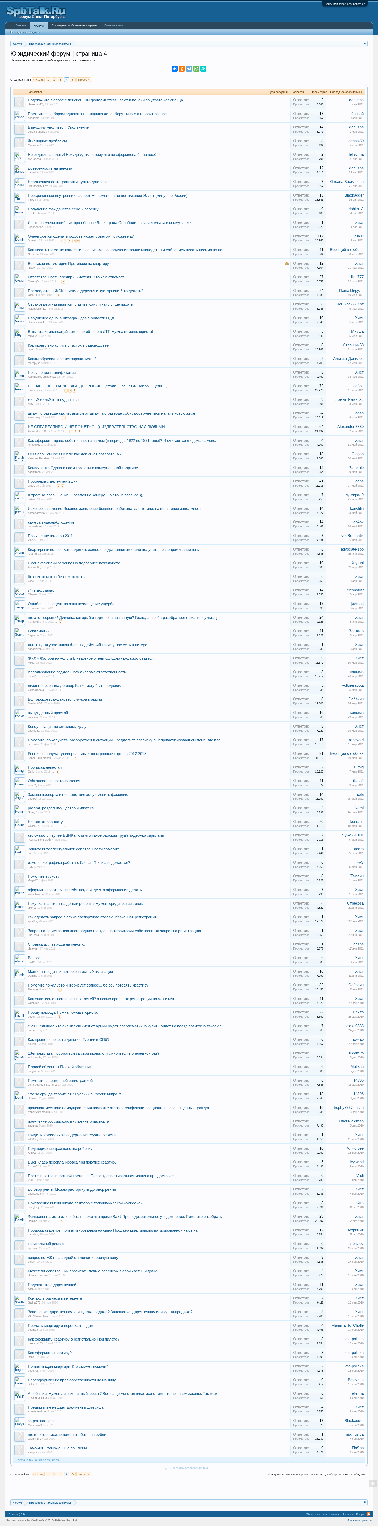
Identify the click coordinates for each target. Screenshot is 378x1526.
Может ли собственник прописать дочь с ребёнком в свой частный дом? (92, 1271)
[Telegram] (189, 69)
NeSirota (33, 254)
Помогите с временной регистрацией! (61, 1080)
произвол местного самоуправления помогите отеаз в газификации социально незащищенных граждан (119, 1108)
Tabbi (359, 794)
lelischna (356, 154)
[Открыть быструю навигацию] (364, 43)
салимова (34, 471)
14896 (358, 1080)
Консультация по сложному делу (57, 726)
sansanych (35, 648)
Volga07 (33, 880)
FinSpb (32, 1452)
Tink (30, 199)
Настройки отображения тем (189, 1467)
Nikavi (31, 267)
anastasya (34, 1193)
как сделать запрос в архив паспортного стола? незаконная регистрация (92, 917)
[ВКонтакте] (175, 69)
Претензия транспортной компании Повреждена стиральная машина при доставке (101, 1176)
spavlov (33, 1248)
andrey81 (34, 730)
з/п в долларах (41, 590)
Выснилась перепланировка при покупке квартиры (73, 1162)
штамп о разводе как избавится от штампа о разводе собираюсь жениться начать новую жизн (111, 413)
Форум (39, 25)
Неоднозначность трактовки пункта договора (67, 182)
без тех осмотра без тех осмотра (57, 577)
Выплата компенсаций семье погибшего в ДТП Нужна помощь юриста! (90, 332)
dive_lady (34, 1207)
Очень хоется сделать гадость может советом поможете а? (81, 236)
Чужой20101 (353, 835)
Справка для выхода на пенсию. (56, 944)
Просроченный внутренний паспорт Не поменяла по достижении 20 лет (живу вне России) (107, 195)
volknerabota (36, 689)
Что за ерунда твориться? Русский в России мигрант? (75, 1094)
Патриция (355, 1230)
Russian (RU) (16, 1514)
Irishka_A (34, 213)
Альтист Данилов (348, 359)
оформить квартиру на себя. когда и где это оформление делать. (85, 890)
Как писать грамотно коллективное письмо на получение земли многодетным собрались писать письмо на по (125, 250)
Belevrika (33, 1384)
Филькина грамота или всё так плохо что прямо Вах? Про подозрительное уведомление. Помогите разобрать (125, 1217)
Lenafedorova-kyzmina (42, 1084)
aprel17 (32, 921)
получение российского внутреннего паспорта (68, 1121)
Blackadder (354, 195)
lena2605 (33, 444)
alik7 (30, 403)
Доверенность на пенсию (50, 168)
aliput (31, 485)
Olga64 (32, 294)
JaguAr (32, 798)
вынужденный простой (48, 713)
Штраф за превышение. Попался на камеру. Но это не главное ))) (85, 495)
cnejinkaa (34, 1071)
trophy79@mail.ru (39, 1111)
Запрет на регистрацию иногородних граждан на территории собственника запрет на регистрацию (114, 931)
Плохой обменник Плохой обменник (60, 1067)
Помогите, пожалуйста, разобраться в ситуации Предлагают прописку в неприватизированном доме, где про (124, 740)
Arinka (32, 1152)
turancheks (35, 390)
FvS (30, 866)
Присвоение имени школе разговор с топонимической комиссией (85, 1203)
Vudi (30, 1179)
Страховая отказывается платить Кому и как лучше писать (80, 304)
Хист (359, 222)
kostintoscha (36, 894)
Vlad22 (32, 540)
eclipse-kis (34, 1057)
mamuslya (355, 1434)
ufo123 (32, 962)
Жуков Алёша (37, 1411)
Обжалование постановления (54, 781)
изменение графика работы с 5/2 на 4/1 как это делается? (79, 863)
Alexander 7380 (37, 431)
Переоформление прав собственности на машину (72, 1380)
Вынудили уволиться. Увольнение (58, 127)
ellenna (358, 1393)
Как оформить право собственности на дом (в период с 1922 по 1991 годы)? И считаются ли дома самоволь (124, 441)
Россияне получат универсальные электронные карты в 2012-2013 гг (89, 754)
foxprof (32, 1166)
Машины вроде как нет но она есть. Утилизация (70, 972)
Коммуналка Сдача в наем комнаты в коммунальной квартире (83, 468)
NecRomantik (352, 536)
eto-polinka (354, 1339)
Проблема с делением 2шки (52, 481)
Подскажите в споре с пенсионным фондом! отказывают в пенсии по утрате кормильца (105, 100)
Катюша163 (35, 1343)
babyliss (33, 1234)
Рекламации (38, 631)
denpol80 (356, 141)
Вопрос (34, 958)
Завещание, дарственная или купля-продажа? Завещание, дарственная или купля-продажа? (110, 1312)
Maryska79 (35, 1425)
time (30, 349)
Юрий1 (32, 676)
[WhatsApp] (196, 69)
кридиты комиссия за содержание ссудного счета (72, 1135)
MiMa (31, 662)
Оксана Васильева (347, 182)
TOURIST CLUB (38, 1397)
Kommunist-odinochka (42, 376)
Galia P (357, 236)
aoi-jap (32, 1043)
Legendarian (35, 226)
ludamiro (356, 1053)
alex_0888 (355, 1026)
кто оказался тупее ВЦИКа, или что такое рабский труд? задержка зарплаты (96, 835)
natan (31, 1030)
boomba (33, 1329)
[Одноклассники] (182, 69)
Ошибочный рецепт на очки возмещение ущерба (71, 604)
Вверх (360, 1514)
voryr (31, 580)
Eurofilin (357, 508)
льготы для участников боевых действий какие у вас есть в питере (87, 645)
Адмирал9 (355, 495)
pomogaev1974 (37, 512)
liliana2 (32, 785)
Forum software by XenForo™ (42, 1520)
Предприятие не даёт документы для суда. (66, 1407)
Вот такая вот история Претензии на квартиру (68, 264)
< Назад (38, 79)
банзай (357, 113)
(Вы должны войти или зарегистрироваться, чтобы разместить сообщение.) (318, 1474)
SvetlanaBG (35, 703)
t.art (30, 853)
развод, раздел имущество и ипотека (61, 808)
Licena (358, 481)
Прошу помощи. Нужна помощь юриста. (63, 1012)
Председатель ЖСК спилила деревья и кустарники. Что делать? (85, 291)
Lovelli (31, 1016)
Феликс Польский (39, 839)
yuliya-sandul (36, 131)
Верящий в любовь (347, 250)
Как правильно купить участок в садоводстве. (69, 345)
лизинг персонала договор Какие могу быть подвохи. (74, 686)
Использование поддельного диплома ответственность (77, 672)
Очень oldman (351, 1121)
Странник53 (353, 345)
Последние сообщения (25, 32)
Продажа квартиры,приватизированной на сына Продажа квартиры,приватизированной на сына (112, 1230)
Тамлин (357, 876)
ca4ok (358, 386)
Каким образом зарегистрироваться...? (62, 359)
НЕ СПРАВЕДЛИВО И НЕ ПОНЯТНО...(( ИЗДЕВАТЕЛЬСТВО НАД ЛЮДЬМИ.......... (101, 427)
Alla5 (31, 1288)
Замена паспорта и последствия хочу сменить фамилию (78, 795)
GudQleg (33, 1002)
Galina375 (34, 825)
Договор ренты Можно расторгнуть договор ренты (72, 1189)
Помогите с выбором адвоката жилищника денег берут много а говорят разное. (98, 114)
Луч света (34, 158)
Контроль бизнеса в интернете (55, 1298)
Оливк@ (33, 281)
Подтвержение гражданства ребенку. (60, 1149)
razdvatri (33, 744)
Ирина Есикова (38, 1275)
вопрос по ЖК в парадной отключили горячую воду (73, 1257)
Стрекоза (355, 903)
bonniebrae (35, 526)
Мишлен (33, 145)
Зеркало (33, 635)
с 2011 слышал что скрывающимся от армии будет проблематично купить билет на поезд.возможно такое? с (125, 1026)
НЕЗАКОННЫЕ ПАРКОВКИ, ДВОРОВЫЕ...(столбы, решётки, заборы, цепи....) (97, 386)
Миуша (32, 335)
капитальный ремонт (46, 1244)
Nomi (31, 812)
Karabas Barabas (39, 458)
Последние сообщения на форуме (74, 25)
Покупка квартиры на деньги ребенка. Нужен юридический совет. (85, 903)
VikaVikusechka (38, 1316)
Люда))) (33, 989)
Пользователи (113, 25)
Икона (32, 907)
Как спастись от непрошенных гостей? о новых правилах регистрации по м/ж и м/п (101, 999)
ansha (358, 944)
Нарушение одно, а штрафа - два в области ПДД (71, 318)
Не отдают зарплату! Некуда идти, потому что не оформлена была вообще (94, 155)
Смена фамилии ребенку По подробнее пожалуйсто (74, 563)
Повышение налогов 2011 (50, 536)
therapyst (34, 363)
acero (359, 849)
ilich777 (357, 277)
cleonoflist (355, 590)
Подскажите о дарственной (52, 1285)
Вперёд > (83, 79)
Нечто (358, 1012)
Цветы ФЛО (35, 104)
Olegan (358, 413)
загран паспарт (41, 1421)
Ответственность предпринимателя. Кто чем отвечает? (77, 277)
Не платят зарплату (45, 822)
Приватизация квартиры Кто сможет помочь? (68, 1366)
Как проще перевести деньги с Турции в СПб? (68, 1040)
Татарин (33, 608)
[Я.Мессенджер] (203, 69)
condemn (33, 117)
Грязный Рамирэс (348, 399)
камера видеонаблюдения (51, 522)
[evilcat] (357, 604)
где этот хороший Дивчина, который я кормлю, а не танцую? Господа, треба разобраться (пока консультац (122, 618)
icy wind (357, 1162)
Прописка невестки (45, 767)
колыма (357, 672)
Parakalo (356, 468)
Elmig (31, 771)
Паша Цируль (351, 291)
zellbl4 (31, 1261)
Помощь (334, 1514)
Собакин (356, 699)
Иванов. (33, 948)
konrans (357, 822)
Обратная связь (316, 1514)
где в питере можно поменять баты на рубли (67, 1434)
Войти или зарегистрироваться (345, 3)
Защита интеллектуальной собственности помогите (74, 849)
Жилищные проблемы (47, 141)
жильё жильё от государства (53, 400)
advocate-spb (352, 549)
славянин (34, 1438)
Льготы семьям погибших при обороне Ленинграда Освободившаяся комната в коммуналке (109, 223)
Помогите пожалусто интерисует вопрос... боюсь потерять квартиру (88, 985)
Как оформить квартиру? (50, 1353)
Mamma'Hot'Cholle (347, 1325)
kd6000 (32, 1139)
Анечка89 (34, 567)
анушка (33, 1125)
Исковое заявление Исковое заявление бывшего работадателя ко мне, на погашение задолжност (114, 509)
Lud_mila (33, 934)
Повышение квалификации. (52, 372)
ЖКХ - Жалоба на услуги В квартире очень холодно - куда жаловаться (91, 658)
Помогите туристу (43, 876)
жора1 (32, 1356)
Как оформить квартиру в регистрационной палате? (73, 1339)
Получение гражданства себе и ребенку (63, 209)
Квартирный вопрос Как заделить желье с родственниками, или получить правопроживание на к (113, 549)
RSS (368, 1514)
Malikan (357, 1067)
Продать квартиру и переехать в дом (60, 1326)
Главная (21, 25)
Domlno (32, 240)
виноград (34, 417)
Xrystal (32, 553)
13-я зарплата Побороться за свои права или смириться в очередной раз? (93, 1053)
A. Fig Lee (355, 1148)
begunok (33, 1370)
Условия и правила (359, 1520)
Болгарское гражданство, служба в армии (65, 699)
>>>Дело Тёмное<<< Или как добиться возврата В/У (75, 454)
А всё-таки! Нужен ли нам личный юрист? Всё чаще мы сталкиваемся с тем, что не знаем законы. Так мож (122, 1394)
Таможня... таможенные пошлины (57, 1448)
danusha (356, 100)
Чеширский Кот (38, 186)
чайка (359, 1203)
